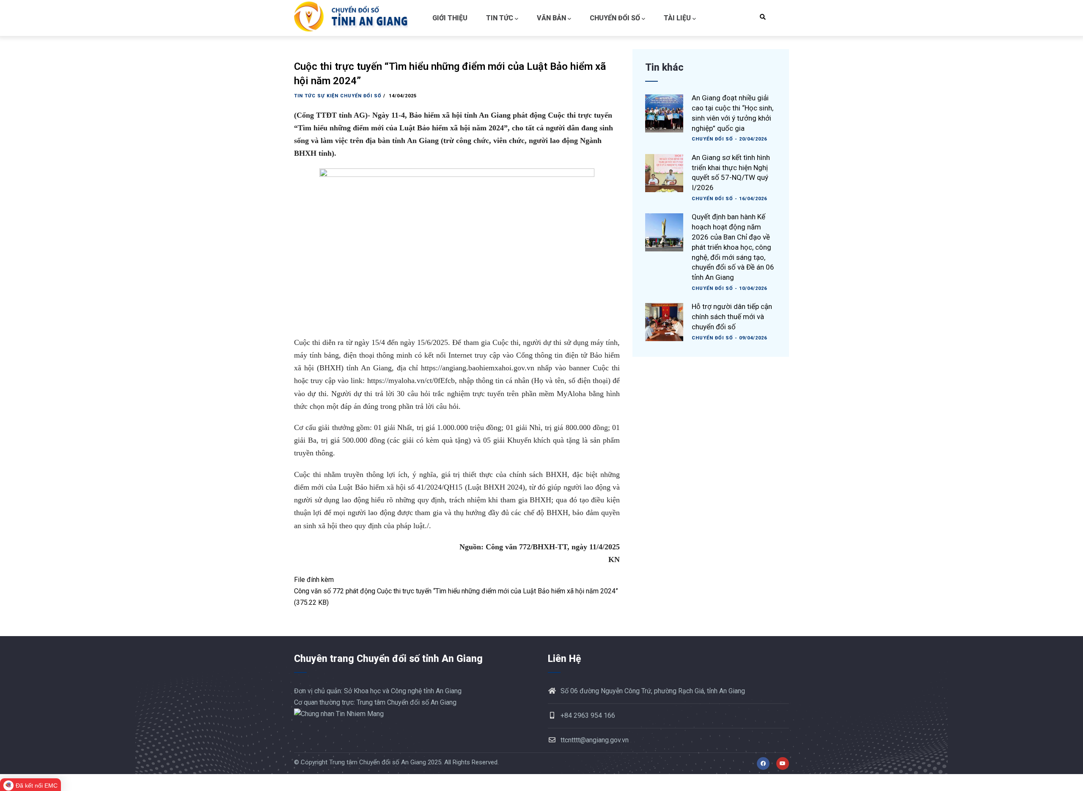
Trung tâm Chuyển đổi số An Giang (377, 762)
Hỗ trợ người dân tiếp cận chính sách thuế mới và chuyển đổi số (732, 316)
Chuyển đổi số (615, 18)
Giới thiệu (449, 18)
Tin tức (499, 18)
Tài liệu (677, 18)
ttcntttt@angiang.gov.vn (595, 740)
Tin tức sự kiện (316, 96)
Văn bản (551, 18)
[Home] (353, 18)
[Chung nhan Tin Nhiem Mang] (339, 714)
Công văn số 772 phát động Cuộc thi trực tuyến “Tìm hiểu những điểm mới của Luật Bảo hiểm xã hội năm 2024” (456, 591)
